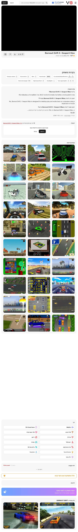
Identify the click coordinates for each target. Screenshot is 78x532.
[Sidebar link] (75, 3)
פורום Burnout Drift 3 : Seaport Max (12, 123)
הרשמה (42, 131)
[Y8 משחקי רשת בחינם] (69, 2)
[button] (72, 112)
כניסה (35, 131)
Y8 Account (6, 465)
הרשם (4, 3)
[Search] (46, 2)
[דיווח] (10, 54)
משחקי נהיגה (67, 115)
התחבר (12, 3)
